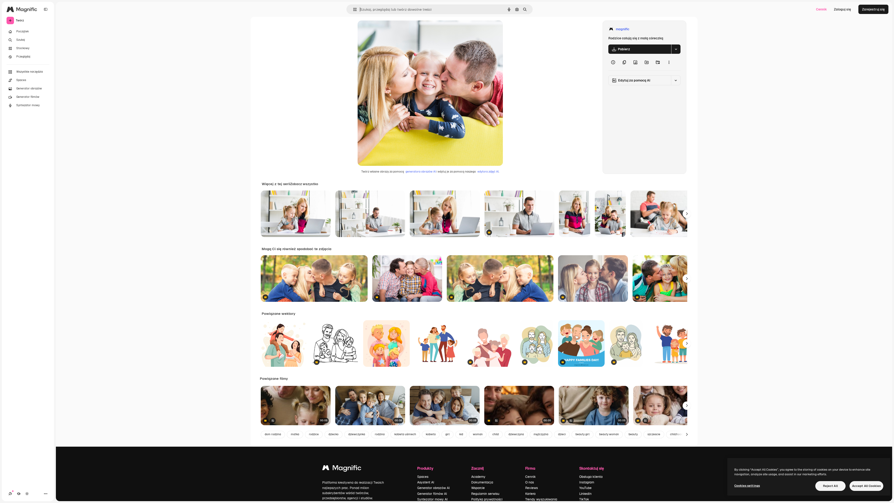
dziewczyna (516, 434)
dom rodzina (273, 434)
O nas (529, 482)
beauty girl (582, 434)
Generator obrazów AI (433, 488)
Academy (478, 477)
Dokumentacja (482, 482)
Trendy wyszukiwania (541, 499)
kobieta (431, 434)
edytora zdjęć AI (488, 171)
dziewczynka (356, 434)
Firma (530, 468)
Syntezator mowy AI (432, 499)
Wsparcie (478, 488)
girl (447, 434)
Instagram (586, 482)
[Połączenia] (10, 493)
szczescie (653, 434)
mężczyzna (541, 434)
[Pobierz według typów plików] (676, 49)
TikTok (584, 499)
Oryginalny (390, 29)
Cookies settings (747, 486)
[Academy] (18, 493)
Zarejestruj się (873, 9)
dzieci (562, 434)
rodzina (380, 434)
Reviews (531, 488)
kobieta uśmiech (405, 434)
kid (461, 434)
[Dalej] (687, 213)
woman (478, 434)
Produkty (425, 468)
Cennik (821, 9)
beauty (633, 434)
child (495, 434)
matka (295, 434)
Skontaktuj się (591, 468)
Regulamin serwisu (485, 494)
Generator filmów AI (432, 494)
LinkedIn (585, 494)
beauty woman (609, 434)
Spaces (422, 477)
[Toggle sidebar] (45, 9)
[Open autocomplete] (353, 9)
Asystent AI (425, 482)
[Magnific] (341, 468)
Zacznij (477, 468)
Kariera (530, 494)
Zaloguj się (842, 9)
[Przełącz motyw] (27, 493)
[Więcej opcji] (669, 62)
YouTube (585, 488)
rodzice (314, 434)
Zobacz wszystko (304, 184)
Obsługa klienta (591, 477)
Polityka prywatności (486, 499)
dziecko (333, 434)
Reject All (830, 486)
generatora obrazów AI (421, 171)
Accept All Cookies (866, 486)
